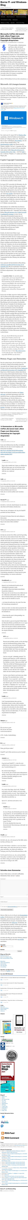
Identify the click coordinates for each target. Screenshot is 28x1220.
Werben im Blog (3, 1009)
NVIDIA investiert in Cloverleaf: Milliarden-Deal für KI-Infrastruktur (13, 977)
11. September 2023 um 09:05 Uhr (9, 698)
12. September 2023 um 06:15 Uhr (9, 786)
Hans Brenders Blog (5, 1099)
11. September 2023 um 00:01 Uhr (7, 722)
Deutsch (4, 946)
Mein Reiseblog (3, 964)
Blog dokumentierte (20, 350)
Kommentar (3, 879)
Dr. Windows (4, 1109)
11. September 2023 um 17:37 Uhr (9, 760)
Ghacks (3, 1097)
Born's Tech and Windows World (6, 958)
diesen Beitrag (18, 140)
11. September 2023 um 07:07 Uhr (9, 582)
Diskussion (15, 19)
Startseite (3, 16)
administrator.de (5, 1103)
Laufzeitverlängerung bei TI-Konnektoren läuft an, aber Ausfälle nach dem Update (21, 29)
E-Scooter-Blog (3, 966)
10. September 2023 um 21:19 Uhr (9, 462)
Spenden (13, 22)
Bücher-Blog (2, 961)
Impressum (2, 1006)
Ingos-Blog (4, 1100)
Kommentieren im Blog (6, 19)
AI (2, 414)
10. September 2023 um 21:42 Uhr (7, 481)
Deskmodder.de (4, 1107)
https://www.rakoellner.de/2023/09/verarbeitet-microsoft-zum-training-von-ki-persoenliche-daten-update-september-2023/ (12, 452)
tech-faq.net (4, 1102)
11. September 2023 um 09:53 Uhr (7, 745)
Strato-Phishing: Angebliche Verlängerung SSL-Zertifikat (6, 28)
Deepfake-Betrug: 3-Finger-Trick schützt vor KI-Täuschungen (11, 1000)
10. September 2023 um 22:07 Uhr (7, 531)
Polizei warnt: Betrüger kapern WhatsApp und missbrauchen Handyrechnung (11, 994)
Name (2, 896)
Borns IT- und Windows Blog (6, 957)
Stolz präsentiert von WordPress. (8, 1190)
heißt (23, 152)
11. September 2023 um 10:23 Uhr (10, 638)
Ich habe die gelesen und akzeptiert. (15, 906)
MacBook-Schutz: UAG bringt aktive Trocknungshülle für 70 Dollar (12, 988)
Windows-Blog (22, 135)
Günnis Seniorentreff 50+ (5, 962)
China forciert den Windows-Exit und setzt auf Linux (15, 1162)
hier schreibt (9, 193)
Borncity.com (2, 955)
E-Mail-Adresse (4, 901)
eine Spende (21, 939)
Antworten (2, 456)
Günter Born (20, 42)
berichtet (2, 407)
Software (19, 412)
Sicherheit (14, 412)
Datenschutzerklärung (21, 16)
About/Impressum (11, 16)
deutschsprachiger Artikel (6, 144)
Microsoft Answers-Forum (20, 1145)
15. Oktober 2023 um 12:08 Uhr (9, 808)
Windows (9, 414)
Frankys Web (4, 1110)
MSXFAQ (4, 1104)
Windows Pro (4, 1096)
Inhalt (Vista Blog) (20, 22)
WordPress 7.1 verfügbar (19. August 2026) (16, 1173)
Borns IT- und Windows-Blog (13, 3)
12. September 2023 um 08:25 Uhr (7, 836)
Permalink (11, 415)
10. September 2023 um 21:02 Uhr (7, 441)
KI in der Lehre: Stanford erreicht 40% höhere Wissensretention (11, 983)
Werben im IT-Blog (5, 22)
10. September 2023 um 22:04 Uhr (7, 501)
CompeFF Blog (4, 1106)
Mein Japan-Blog (3, 965)
